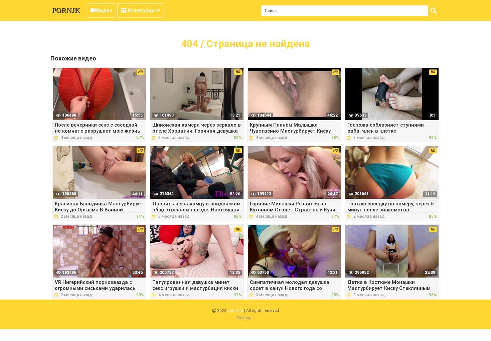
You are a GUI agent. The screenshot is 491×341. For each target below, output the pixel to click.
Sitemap (243, 318)
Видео (105, 10)
